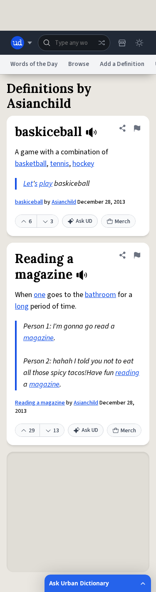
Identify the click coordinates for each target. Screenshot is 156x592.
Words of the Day (33, 64)
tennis (59, 163)
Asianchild (64, 202)
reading (127, 373)
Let (28, 183)
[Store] (122, 42)
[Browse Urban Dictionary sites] (21, 42)
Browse (78, 64)
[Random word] (101, 43)
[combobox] (74, 42)
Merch (122, 221)
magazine (38, 338)
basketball (31, 163)
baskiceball (29, 202)
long (22, 306)
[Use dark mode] (139, 42)
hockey (83, 163)
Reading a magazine (40, 403)
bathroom (100, 295)
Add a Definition (122, 64)
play (45, 183)
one (39, 295)
